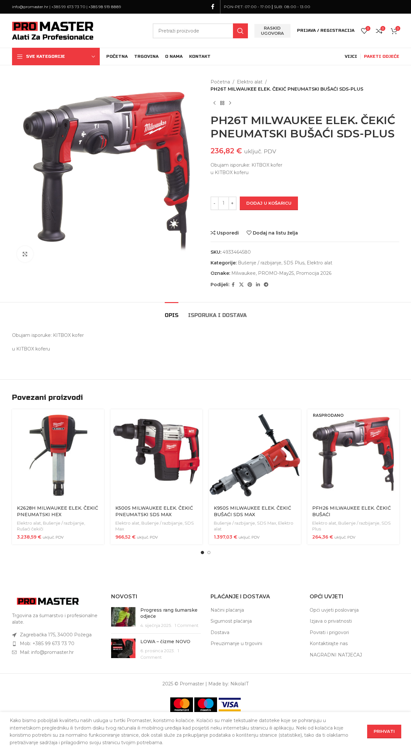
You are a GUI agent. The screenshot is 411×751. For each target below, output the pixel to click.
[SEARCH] (240, 30)
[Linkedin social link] (258, 284)
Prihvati (384, 731)
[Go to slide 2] (209, 552)
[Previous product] (214, 103)
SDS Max (266, 523)
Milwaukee (243, 273)
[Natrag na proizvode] (222, 103)
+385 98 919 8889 (104, 6)
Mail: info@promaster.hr (47, 652)
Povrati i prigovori (329, 632)
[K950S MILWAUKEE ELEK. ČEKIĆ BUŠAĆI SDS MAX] (255, 455)
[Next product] (230, 103)
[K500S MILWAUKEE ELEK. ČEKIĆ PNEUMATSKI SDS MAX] (156, 455)
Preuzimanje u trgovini (236, 643)
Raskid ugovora (272, 30)
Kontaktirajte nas (329, 643)
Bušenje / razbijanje (259, 263)
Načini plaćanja (227, 610)
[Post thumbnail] (123, 618)
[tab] (171, 312)
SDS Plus (294, 263)
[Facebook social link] (213, 7)
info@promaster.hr (30, 6)
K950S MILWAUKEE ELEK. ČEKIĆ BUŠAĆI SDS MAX (252, 511)
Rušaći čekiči (30, 528)
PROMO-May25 (276, 273)
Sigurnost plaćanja (231, 621)
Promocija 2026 (313, 273)
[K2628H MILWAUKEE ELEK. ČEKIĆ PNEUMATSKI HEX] (58, 455)
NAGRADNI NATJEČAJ (336, 655)
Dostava (220, 632)
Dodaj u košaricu (268, 203)
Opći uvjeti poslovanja (334, 610)
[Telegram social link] (266, 284)
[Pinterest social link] (250, 284)
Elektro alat (250, 82)
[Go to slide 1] (202, 552)
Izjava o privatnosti (331, 621)
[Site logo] (52, 30)
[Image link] (47, 601)
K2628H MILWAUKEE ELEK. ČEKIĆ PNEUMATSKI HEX (57, 511)
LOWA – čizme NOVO (165, 641)
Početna (220, 82)
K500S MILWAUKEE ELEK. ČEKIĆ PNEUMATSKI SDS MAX (154, 511)
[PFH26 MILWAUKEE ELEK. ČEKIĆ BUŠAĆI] (353, 455)
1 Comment (187, 625)
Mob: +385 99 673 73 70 (47, 643)
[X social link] (241, 284)
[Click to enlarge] (25, 254)
